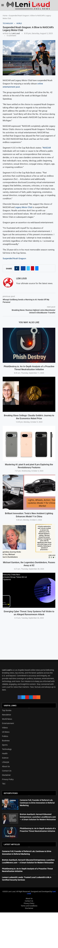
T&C (4, 784)
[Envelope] (35, 697)
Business (6, 740)
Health (5, 753)
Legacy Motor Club (23, 207)
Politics (5, 736)
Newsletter (6, 715)
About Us (6, 766)
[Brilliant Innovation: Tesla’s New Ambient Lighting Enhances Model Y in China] (29, 492)
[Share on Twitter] (28, 268)
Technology (7, 749)
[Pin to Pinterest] (32, 268)
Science (5, 758)
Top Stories (6, 710)
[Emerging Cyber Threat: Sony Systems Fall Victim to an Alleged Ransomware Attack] (29, 590)
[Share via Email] (36, 268)
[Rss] (38, 697)
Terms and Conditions (29, 906)
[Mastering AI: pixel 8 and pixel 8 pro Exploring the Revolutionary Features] (29, 443)
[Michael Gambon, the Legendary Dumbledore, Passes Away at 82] (29, 541)
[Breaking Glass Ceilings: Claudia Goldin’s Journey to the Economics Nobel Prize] (29, 394)
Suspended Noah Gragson (14, 258)
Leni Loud (15, 33)
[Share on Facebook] (23, 268)
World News (7, 719)
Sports (5, 745)
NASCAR (47, 148)
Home (5, 16)
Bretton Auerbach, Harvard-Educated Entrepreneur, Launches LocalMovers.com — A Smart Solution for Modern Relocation (38, 817)
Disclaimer (6, 775)
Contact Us (6, 771)
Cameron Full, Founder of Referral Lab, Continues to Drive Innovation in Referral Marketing (37, 802)
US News (5, 732)
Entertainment (8, 723)
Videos (5, 728)
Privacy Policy (8, 779)
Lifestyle (5, 762)
